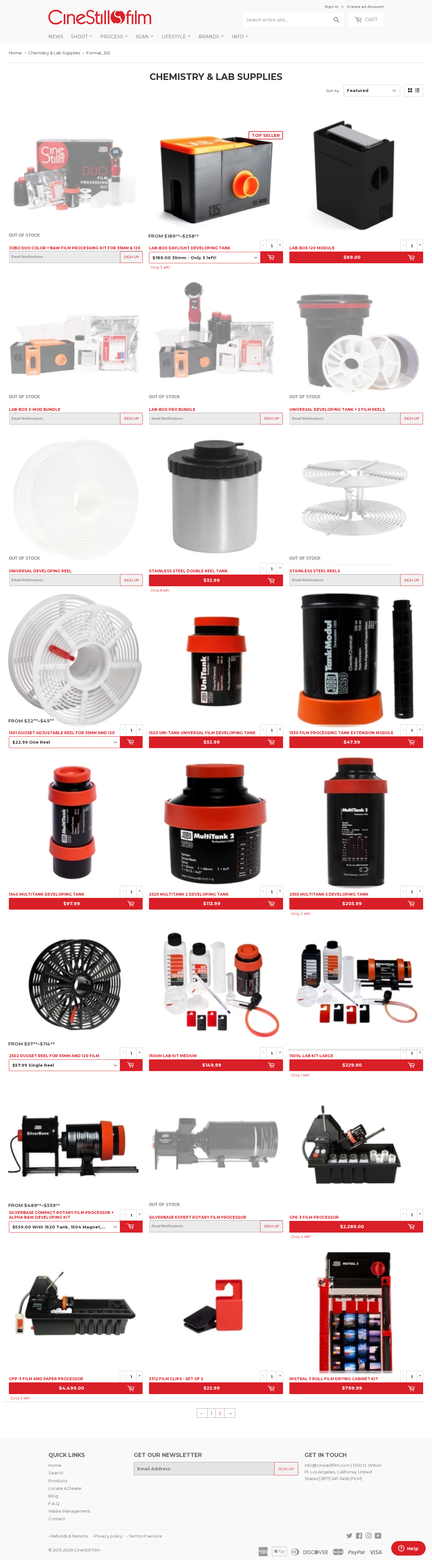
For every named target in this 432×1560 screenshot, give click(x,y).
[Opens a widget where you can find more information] (408, 1549)
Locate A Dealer (65, 1488)
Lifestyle (174, 37)
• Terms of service (144, 1536)
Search (55, 1472)
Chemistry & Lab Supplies (54, 52)
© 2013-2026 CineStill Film (74, 1549)
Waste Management (69, 1511)
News (55, 37)
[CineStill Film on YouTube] (378, 1536)
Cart (370, 19)
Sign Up (131, 257)
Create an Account (365, 6)
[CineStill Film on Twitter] (349, 1536)
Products (57, 1480)
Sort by (332, 90)
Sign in (331, 6)
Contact (56, 1518)
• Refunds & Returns (68, 1536)
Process (112, 37)
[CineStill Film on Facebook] (359, 1536)
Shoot (80, 37)
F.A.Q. (54, 1503)
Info (238, 37)
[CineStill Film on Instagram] (369, 1536)
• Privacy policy (107, 1536)
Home (15, 52)
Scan (143, 37)
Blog (53, 1495)
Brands (209, 37)
